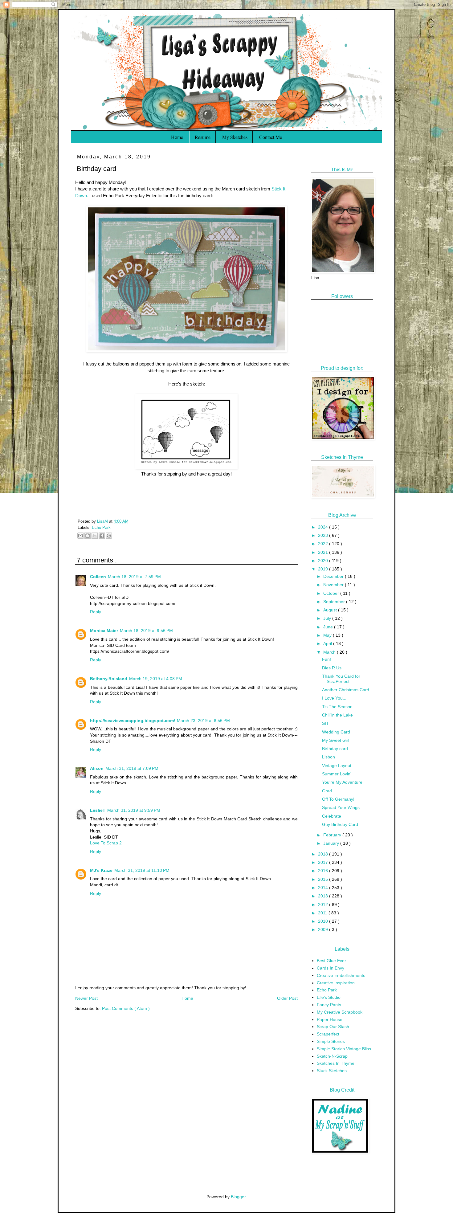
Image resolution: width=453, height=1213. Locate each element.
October (331, 593)
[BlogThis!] (87, 536)
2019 (323, 568)
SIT (325, 723)
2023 (323, 535)
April (328, 643)
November (334, 584)
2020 (323, 560)
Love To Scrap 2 (106, 842)
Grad (327, 790)
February (332, 834)
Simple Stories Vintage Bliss (344, 1048)
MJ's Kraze (101, 870)
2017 (323, 862)
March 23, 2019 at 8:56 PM (203, 720)
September (334, 601)
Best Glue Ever (331, 960)
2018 (323, 854)
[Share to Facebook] (102, 536)
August (330, 609)
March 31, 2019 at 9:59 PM (133, 810)
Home (177, 137)
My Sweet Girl (335, 740)
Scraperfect (328, 1033)
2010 (323, 921)
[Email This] (80, 536)
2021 (323, 552)
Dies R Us (331, 667)
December (334, 576)
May (328, 635)
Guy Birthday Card (340, 824)
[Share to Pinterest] (109, 536)
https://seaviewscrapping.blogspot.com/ (132, 720)
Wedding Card (336, 731)
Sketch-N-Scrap (332, 1056)
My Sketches (234, 137)
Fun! (326, 659)
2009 (323, 929)
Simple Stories (331, 1041)
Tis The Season (337, 706)
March (330, 652)
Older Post (287, 998)
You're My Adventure (342, 782)
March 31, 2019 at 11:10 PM (141, 870)
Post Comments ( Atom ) (126, 1008)
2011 (323, 912)
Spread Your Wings (341, 807)
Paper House (329, 1019)
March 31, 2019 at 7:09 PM (131, 768)
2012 (323, 904)
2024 (323, 527)
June (328, 626)
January (331, 843)
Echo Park (101, 527)
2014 (323, 887)
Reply (95, 611)
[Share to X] (95, 536)
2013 (323, 895)
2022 (323, 543)
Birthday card (335, 748)
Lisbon (328, 756)
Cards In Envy (330, 968)
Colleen (98, 576)
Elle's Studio (329, 997)
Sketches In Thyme (335, 1063)
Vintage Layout (336, 765)
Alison (97, 768)
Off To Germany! (338, 799)
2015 (323, 879)
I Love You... (334, 698)
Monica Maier (104, 630)
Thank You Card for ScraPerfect (341, 679)
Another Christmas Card (345, 689)
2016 (323, 870)
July (327, 618)
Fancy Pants (329, 1004)
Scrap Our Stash (333, 1026)
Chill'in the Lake (337, 715)
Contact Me (270, 137)
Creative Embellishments (341, 975)
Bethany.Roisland (108, 678)
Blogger (238, 1196)
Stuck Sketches (332, 1070)
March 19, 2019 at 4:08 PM (155, 678)
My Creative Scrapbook (339, 1012)
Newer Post (86, 998)
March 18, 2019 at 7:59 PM (134, 576)
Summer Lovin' (336, 773)
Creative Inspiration (336, 982)
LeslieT (97, 810)
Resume (202, 137)
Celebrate (331, 816)
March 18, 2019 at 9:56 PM (146, 630)
